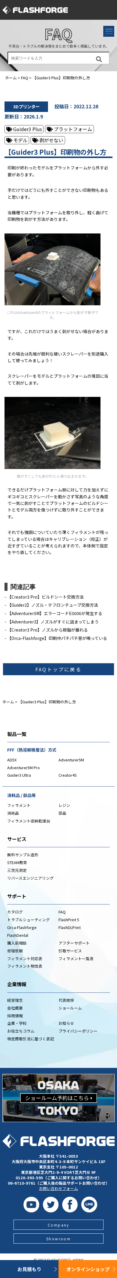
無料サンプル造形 (22, 854)
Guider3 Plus (27, 129)
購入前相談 (17, 943)
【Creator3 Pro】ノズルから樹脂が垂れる (47, 630)
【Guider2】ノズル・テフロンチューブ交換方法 (52, 605)
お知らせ (66, 1023)
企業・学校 (17, 1023)
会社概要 (15, 1008)
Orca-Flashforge (22, 927)
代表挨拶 (66, 1000)
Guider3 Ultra (19, 775)
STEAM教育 (17, 862)
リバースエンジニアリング (30, 878)
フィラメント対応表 (24, 958)
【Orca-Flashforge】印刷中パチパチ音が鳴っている (57, 638)
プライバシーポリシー (78, 1031)
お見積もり (29, 1269)
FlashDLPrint (69, 927)
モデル (20, 140)
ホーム (11, 78)
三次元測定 (17, 870)
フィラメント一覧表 (76, 958)
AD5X (11, 760)
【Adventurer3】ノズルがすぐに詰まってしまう (53, 622)
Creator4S (67, 775)
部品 (62, 813)
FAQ (58, 33)
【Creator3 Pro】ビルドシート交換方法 (45, 597)
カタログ (15, 912)
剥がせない (51, 140)
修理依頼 (15, 951)
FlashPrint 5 (68, 919)
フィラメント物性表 (24, 966)
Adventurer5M (71, 760)
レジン (64, 805)
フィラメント (19, 805)
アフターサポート (74, 943)
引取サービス (70, 951)
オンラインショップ (88, 1269)
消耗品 (13, 813)
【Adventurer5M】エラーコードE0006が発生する (54, 613)
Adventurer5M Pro (23, 767)
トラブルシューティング (28, 919)
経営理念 (15, 1000)
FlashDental (17, 935)
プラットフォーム (73, 129)
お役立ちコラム (20, 1031)
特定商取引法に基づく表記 (30, 1039)
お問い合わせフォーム (58, 1188)
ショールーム (70, 1008)
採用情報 (15, 1016)
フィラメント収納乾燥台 (28, 821)
